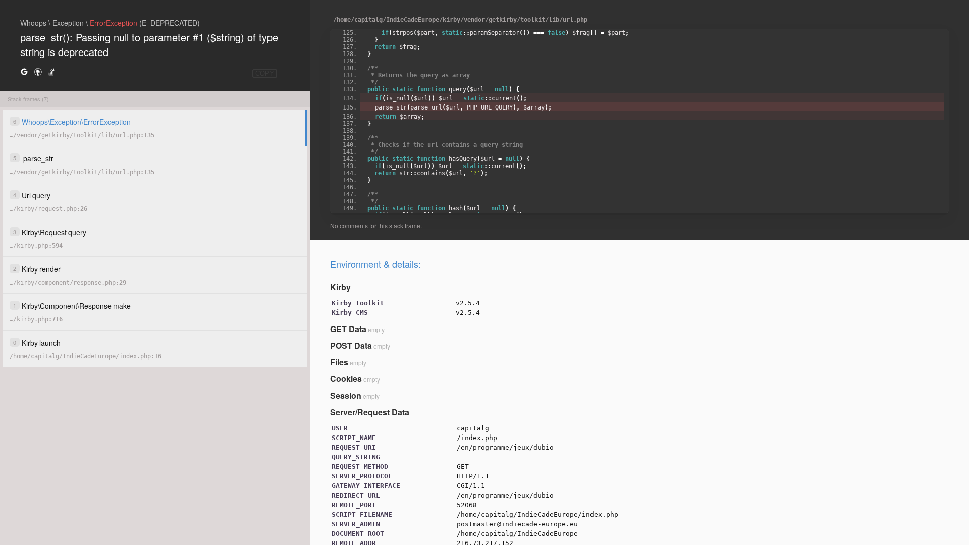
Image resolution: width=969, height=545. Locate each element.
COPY (264, 73)
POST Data (351, 345)
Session (345, 395)
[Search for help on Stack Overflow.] (51, 71)
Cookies (346, 379)
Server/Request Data (369, 412)
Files (339, 362)
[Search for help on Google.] (24, 71)
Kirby (340, 287)
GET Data (348, 329)
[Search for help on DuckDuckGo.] (38, 71)
